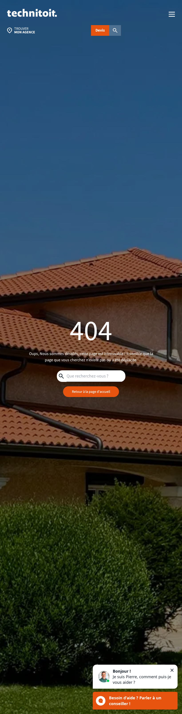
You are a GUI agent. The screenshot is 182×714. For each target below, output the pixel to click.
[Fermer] (172, 670)
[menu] (172, 14)
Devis (100, 30)
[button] (135, 677)
